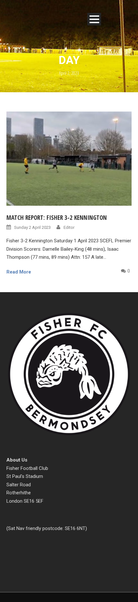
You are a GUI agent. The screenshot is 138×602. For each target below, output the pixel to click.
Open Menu (94, 19)
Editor (69, 227)
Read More (18, 272)
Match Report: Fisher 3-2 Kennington (56, 217)
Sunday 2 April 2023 (32, 227)
